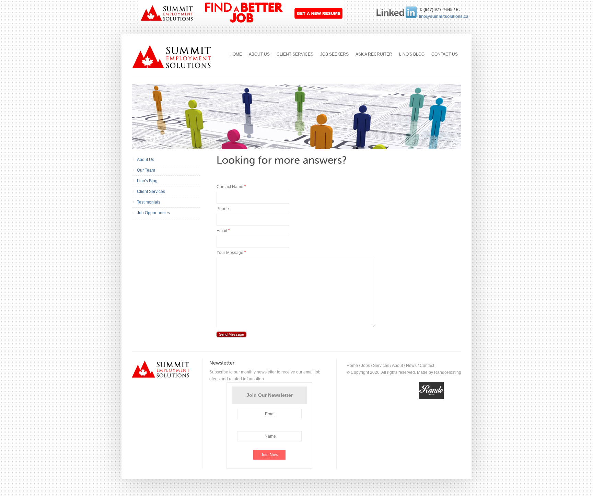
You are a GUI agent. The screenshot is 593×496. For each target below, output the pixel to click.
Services (381, 365)
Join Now (269, 454)
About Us (259, 54)
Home (236, 54)
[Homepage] (163, 369)
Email (223, 230)
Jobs (365, 365)
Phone (223, 208)
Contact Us (444, 54)
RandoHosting (447, 372)
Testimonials (148, 202)
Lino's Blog (412, 54)
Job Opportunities (153, 212)
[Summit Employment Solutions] (172, 57)
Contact (427, 365)
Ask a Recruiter (374, 54)
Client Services (295, 54)
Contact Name (231, 186)
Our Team (146, 170)
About (397, 365)
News (411, 365)
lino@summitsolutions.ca (439, 16)
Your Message (231, 252)
